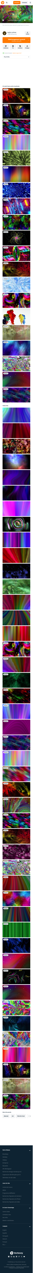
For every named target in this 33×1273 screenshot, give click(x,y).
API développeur (7, 1168)
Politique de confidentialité (22, 1270)
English (5, 1233)
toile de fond (21, 1115)
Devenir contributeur (8, 1223)
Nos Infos (5, 1221)
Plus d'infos (7, 56)
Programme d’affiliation (9, 1194)
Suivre (27, 34)
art (13, 1115)
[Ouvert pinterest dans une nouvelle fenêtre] (16, 1260)
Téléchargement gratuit (16, 40)
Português (5, 1239)
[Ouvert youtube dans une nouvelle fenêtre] (23, 1260)
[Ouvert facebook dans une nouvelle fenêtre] (8, 1260)
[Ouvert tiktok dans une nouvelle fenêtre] (18, 1260)
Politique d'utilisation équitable (15, 1271)
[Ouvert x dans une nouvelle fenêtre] (21, 1260)
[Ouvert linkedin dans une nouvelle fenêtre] (13, 1260)
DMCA (4, 1191)
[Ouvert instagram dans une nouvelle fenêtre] (10, 1260)
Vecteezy (5, 1156)
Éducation (5, 1165)
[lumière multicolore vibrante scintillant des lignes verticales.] (16, 173)
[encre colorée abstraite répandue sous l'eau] (16, 316)
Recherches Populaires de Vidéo (11, 1205)
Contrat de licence (7, 1188)
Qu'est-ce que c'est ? (17, 53)
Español (5, 1236)
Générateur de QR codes (9, 1179)
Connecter (24, 2)
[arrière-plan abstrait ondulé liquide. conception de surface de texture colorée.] (16, 157)
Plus (4, 1248)
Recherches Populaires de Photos (11, 1202)
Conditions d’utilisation (8, 1270)
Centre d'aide (6, 1215)
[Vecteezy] (2, 2)
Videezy (5, 1159)
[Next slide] (26, 1115)
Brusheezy (5, 1153)
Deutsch (5, 1242)
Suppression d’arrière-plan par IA (12, 1176)
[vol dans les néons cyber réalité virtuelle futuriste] (16, 206)
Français (5, 1245)
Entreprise (5, 1162)
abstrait (6, 1115)
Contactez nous (7, 1218)
